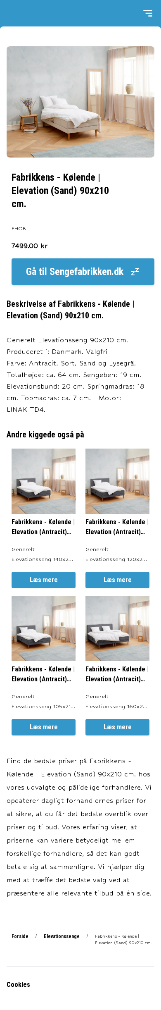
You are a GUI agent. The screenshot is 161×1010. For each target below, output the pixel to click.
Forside (20, 936)
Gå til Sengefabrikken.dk (74, 271)
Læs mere (44, 580)
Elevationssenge (62, 936)
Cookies (18, 985)
